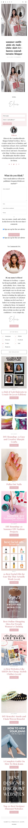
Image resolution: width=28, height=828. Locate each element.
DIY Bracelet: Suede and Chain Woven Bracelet (14, 717)
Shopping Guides (14, 803)
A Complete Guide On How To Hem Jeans (14, 762)
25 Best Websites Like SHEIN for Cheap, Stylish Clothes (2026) (14, 671)
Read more (14, 397)
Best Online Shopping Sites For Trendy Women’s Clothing (14, 624)
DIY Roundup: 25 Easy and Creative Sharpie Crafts (14, 439)
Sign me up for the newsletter (14, 229)
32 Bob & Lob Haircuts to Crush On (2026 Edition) (14, 393)
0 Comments (18, 57)
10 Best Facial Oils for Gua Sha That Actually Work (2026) (14, 577)
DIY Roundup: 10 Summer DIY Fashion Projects (14, 529)
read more (14, 325)
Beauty (14, 389)
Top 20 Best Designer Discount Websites (14, 807)
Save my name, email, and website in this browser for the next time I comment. (14, 221)
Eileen (14, 135)
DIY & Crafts (14, 434)
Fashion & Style (14, 618)
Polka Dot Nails (14, 484)
